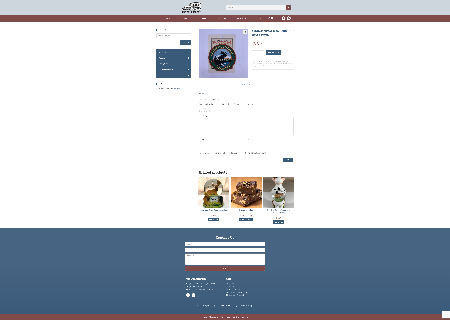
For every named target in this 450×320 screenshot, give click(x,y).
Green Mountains (269, 63)
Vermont (259, 63)
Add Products (178, 89)
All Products (264, 61)
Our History (241, 18)
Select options (245, 219)
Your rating (204, 109)
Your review (204, 115)
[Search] (288, 7)
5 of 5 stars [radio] (209, 111)
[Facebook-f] (283, 18)
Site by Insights (242, 317)
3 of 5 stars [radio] (204, 111)
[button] (245, 32)
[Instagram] (289, 18)
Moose (278, 63)
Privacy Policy (230, 317)
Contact (259, 18)
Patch (263, 66)
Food (174, 75)
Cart (204, 18)
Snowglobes (164, 64)
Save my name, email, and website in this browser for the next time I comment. (232, 153)
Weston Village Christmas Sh (237, 305)
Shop (184, 18)
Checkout (222, 18)
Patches (272, 61)
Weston (284, 63)
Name (202, 139)
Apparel (174, 57)
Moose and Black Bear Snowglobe (213, 210)
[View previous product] (287, 30)
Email (250, 139)
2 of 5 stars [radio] (202, 111)
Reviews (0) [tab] (246, 84)
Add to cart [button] (213, 219)
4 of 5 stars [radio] (207, 111)
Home (167, 18)
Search (185, 42)
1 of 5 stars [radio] (199, 111)
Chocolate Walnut (246, 210)
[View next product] (292, 30)
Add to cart (273, 53)
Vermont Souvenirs (282, 61)
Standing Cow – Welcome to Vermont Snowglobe (278, 211)
